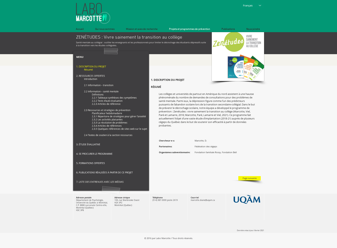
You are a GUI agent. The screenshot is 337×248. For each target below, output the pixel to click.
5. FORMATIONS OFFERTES (90, 163)
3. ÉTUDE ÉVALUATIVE (88, 144)
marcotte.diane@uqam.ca (203, 200)
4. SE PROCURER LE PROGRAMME (94, 153)
